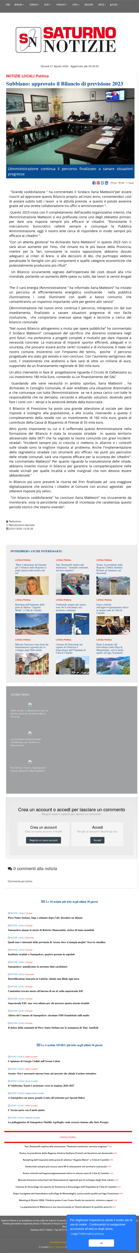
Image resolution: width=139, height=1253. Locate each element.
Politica (42, 75)
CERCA (75, 4)
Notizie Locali (20, 75)
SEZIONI (19, 4)
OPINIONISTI (61, 4)
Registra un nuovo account (44, 840)
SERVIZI (101, 4)
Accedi (114, 4)
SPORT (47, 4)
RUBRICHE (34, 4)
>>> (110, 1146)
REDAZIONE (89, 4)
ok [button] (101, 1243)
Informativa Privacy (59, 1242)
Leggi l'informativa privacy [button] (87, 1233)
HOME (8, 4)
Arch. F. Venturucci (56, 1247)
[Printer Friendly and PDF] (121, 183)
